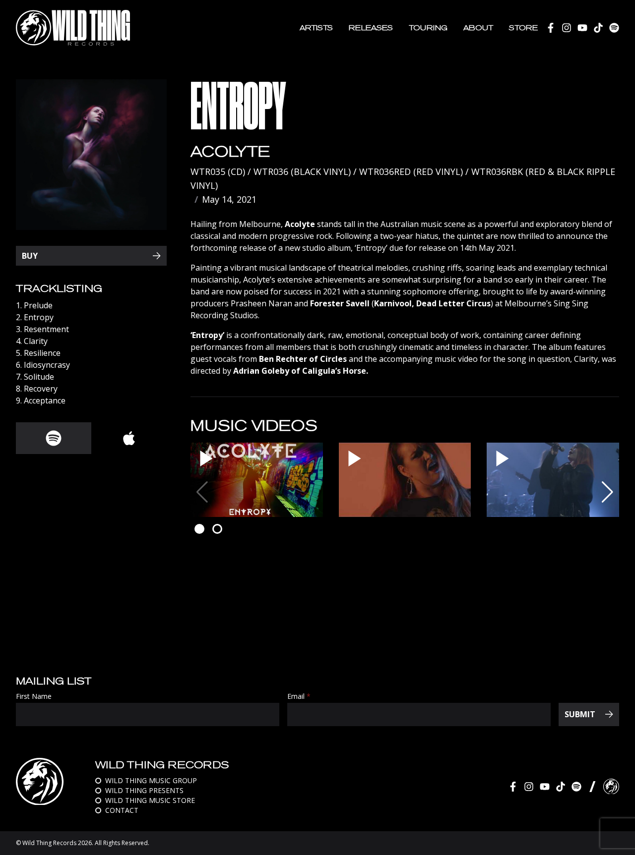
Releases (371, 27)
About (478, 27)
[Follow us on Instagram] (567, 28)
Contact (121, 810)
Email (299, 696)
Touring (428, 27)
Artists (316, 27)
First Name (34, 696)
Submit (580, 714)
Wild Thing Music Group (151, 780)
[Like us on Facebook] (551, 28)
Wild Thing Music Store (150, 800)
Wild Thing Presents (144, 790)
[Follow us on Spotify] (614, 28)
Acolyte (230, 151)
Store (523, 27)
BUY (30, 255)
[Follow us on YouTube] (582, 28)
